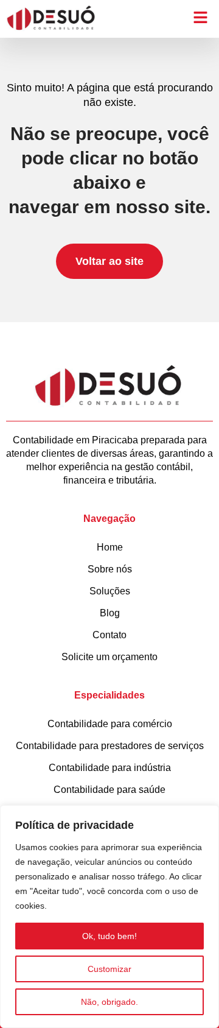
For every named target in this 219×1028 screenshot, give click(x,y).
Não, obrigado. (109, 1002)
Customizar (109, 969)
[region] (109, 916)
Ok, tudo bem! (109, 936)
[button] (201, 18)
